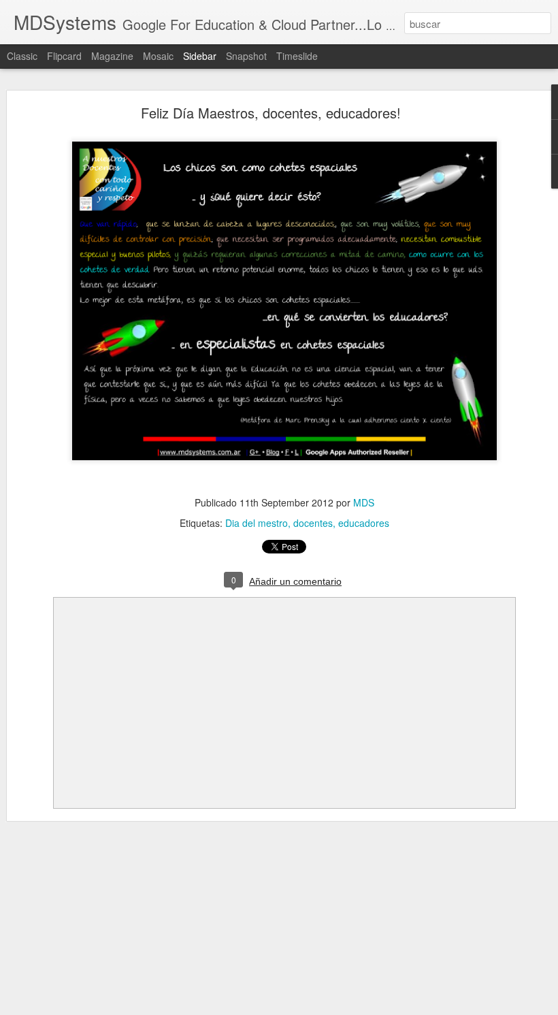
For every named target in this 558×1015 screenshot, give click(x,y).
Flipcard (64, 56)
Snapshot (246, 56)
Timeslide (297, 56)
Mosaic (158, 56)
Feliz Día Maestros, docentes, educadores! (271, 113)
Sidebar (199, 56)
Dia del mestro (256, 523)
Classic (22, 56)
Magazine (112, 56)
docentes (313, 523)
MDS (363, 502)
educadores (363, 523)
